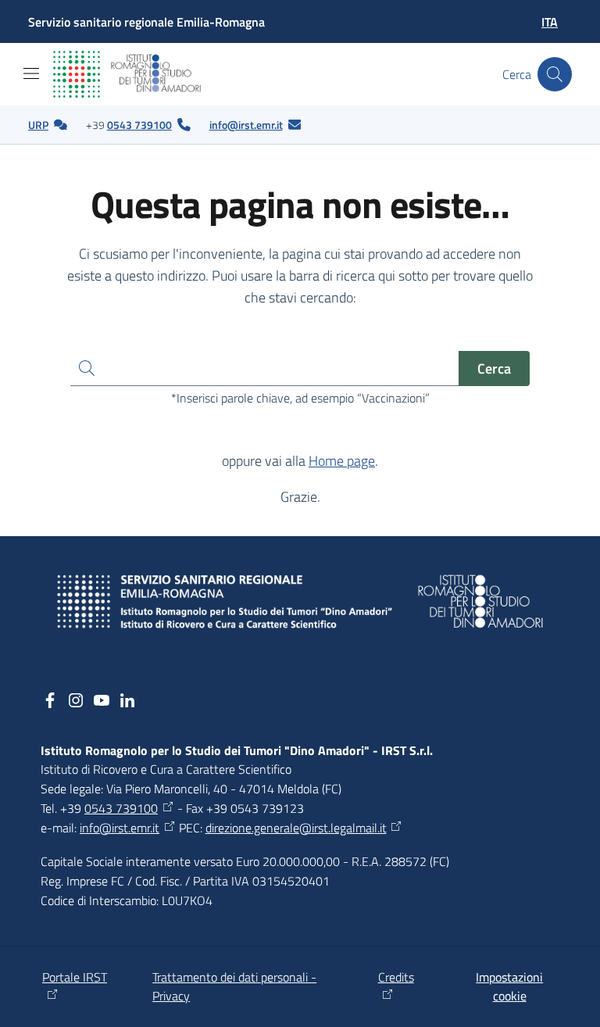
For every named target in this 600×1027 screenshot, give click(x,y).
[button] (555, 74)
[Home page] (140, 74)
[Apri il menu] (31, 73)
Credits (396, 977)
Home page (342, 460)
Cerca (494, 368)
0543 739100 (139, 124)
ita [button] (549, 22)
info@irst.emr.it (246, 124)
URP (38, 124)
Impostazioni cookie (509, 987)
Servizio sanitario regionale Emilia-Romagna (146, 22)
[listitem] (48, 125)
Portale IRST (74, 977)
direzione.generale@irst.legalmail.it (296, 827)
